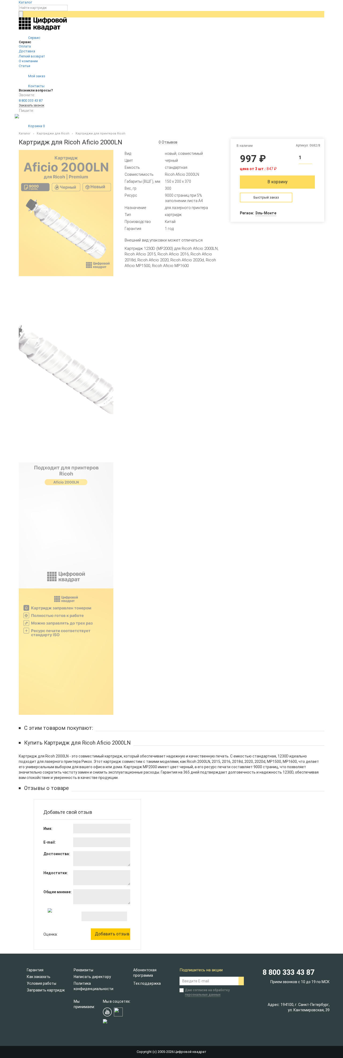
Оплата (25, 46)
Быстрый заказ (266, 197)
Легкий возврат (32, 56)
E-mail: (49, 842)
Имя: (47, 828)
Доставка (27, 51)
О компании (28, 61)
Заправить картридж (46, 990)
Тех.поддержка (147, 983)
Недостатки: (55, 873)
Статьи (24, 66)
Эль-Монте (265, 213)
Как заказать (38, 977)
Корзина (36, 126)
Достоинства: (56, 854)
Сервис (33, 38)
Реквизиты (83, 970)
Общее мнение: (57, 892)
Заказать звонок (31, 105)
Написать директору (92, 977)
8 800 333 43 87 (31, 100)
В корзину (277, 181)
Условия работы (41, 983)
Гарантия (35, 970)
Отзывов (168, 142)
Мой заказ (36, 76)
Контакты (35, 86)
